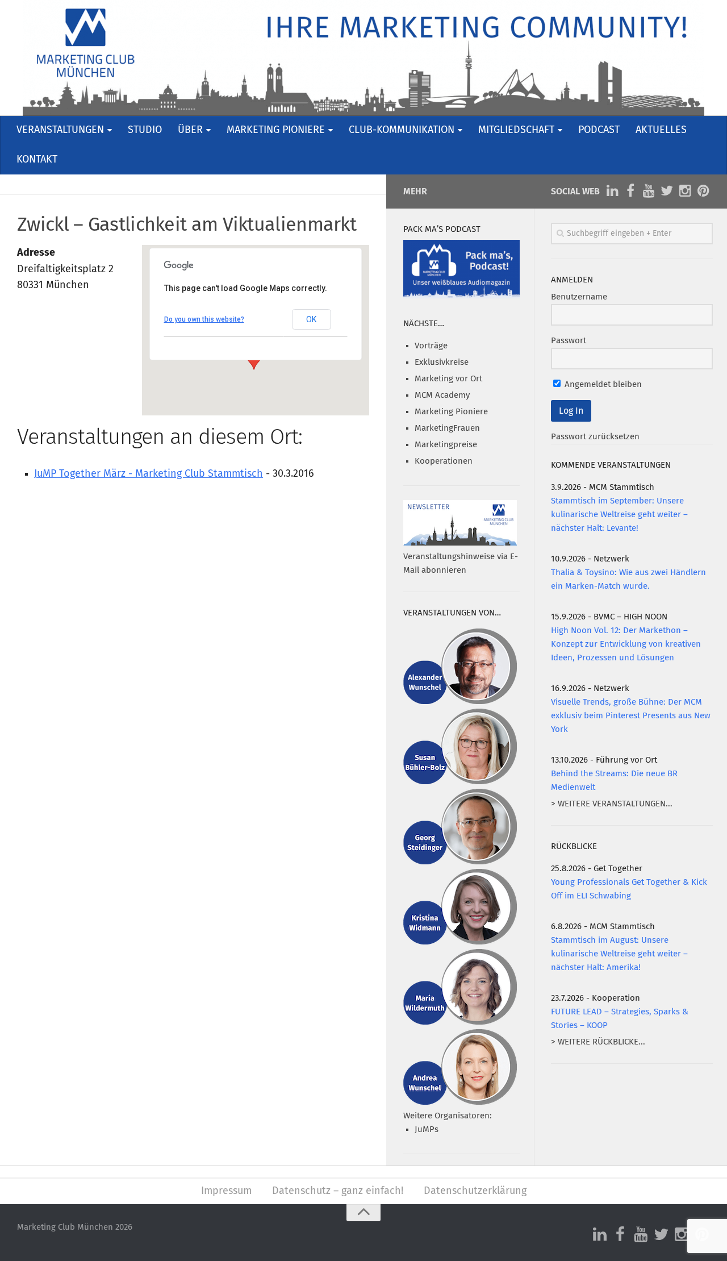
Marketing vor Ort (448, 378)
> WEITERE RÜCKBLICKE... (598, 1042)
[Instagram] (685, 191)
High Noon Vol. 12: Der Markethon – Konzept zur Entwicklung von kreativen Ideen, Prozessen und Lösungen (626, 644)
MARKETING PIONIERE (276, 130)
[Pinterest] (703, 191)
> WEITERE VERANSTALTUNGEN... (611, 804)
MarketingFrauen (447, 428)
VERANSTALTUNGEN (60, 130)
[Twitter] (667, 191)
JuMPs (426, 1129)
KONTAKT (36, 160)
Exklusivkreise (442, 362)
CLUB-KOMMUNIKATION (401, 130)
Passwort (568, 340)
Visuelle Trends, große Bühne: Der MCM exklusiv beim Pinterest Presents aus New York (631, 716)
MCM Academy (442, 395)
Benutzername (579, 297)
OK (311, 319)
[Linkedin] (612, 191)
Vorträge (431, 346)
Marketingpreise (446, 444)
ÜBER (190, 130)
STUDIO (145, 130)
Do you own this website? (204, 319)
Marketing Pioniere (451, 411)
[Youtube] (648, 191)
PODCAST (599, 130)
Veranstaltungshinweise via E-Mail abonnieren (460, 563)
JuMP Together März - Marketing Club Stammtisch (148, 474)
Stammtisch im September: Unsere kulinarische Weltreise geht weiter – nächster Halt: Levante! (619, 514)
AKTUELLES (661, 130)
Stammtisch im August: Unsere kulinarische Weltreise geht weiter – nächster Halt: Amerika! (619, 954)
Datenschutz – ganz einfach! (337, 1191)
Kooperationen (444, 461)
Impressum (226, 1191)
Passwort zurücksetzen (595, 436)
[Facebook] (630, 191)
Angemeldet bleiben (602, 384)
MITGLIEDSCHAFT (516, 130)
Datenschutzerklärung (475, 1191)
